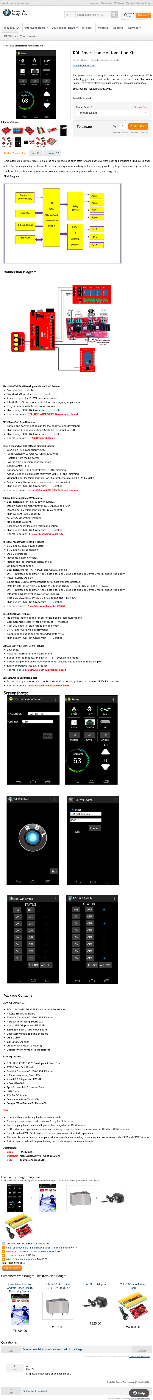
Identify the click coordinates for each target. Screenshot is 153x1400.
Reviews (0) (52, 153)
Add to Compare (140, 132)
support (4, 3)
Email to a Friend (80, 60)
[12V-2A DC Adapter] (113, 1185)
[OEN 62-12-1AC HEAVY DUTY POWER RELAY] (80, 1185)
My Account (106, 3)
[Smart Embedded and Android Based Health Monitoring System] (48, 1185)
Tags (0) (35, 153)
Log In (149, 3)
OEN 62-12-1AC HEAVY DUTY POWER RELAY (30, 1251)
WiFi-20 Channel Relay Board (21, 1259)
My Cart (130, 3)
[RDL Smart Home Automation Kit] (35, 84)
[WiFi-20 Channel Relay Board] (19, 1213)
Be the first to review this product (106, 60)
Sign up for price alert (84, 65)
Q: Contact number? (35, 1391)
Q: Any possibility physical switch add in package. (53, 1349)
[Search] (114, 14)
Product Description (15, 153)
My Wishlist (119, 3)
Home (5, 46)
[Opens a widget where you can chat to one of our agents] (139, 1393)
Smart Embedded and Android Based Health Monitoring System (38, 1247)
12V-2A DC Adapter (16, 1255)
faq (11, 3)
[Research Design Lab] (14, 12)
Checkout (140, 3)
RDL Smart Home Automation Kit (139, 1357)
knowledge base (22, 3)
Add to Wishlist (121, 132)
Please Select (83, 107)
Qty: (115, 126)
